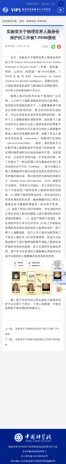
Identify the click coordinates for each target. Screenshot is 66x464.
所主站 (45, 4)
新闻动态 (31, 21)
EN (53, 4)
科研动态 (42, 21)
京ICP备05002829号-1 (34, 451)
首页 (21, 21)
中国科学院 (32, 4)
